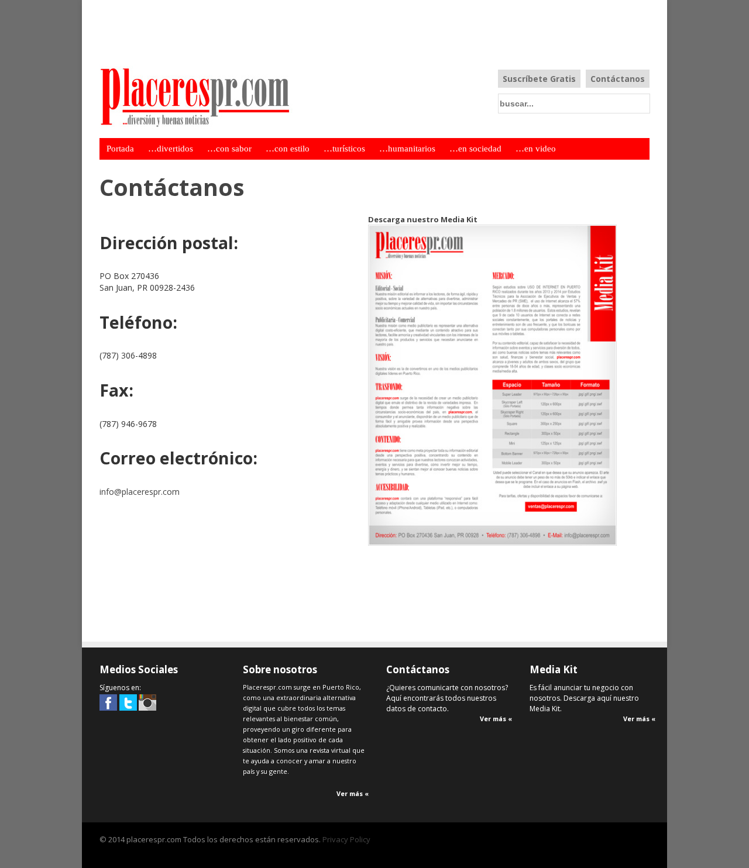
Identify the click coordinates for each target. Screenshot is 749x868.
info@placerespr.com (139, 491)
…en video (536, 148)
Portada (120, 148)
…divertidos (170, 148)
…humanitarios (407, 148)
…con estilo (288, 148)
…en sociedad (475, 148)
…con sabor (229, 148)
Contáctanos (617, 78)
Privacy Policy (346, 839)
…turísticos (344, 148)
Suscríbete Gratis (539, 78)
